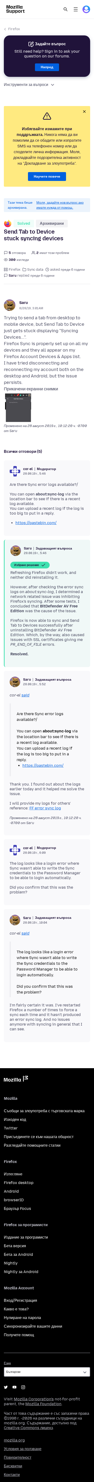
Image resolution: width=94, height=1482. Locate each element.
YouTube (14, 1387)
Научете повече (47, 176)
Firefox (14, 29)
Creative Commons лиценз (28, 1428)
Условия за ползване (22, 1449)
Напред (47, 67)
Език (7, 1363)
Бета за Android (18, 1254)
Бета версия (15, 1246)
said (25, 695)
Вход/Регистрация (20, 1300)
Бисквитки (13, 1466)
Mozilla (16, 1079)
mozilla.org (14, 1440)
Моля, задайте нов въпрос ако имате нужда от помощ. (60, 205)
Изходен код (15, 1119)
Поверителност (17, 1457)
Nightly (11, 1263)
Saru (23, 302)
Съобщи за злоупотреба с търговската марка (44, 1111)
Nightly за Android (21, 1271)
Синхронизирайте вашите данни (33, 1326)
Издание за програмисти (26, 1237)
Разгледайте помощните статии (32, 1145)
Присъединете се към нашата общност (39, 1136)
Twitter (11, 1128)
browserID (14, 1200)
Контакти (12, 1474)
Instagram (23, 1387)
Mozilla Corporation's (34, 1399)
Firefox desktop (19, 1182)
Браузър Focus (17, 1208)
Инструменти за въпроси (26, 85)
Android (11, 1191)
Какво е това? (16, 1309)
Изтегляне (13, 1174)
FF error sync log (45, 808)
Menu (76, 9)
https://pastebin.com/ (36, 523)
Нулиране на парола (22, 1317)
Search (65, 9)
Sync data (35, 270)
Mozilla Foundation (43, 1404)
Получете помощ (19, 1335)
